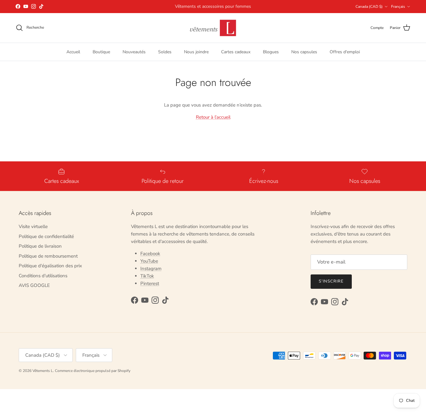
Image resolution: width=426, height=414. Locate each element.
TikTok (147, 276)
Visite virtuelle (33, 226)
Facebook (150, 253)
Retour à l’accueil (213, 117)
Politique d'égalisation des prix (50, 266)
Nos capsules (304, 52)
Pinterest (149, 283)
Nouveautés (134, 52)
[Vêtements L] (213, 27)
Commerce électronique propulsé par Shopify (92, 370)
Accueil (73, 52)
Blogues (271, 52)
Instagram (151, 268)
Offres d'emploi (345, 52)
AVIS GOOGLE (34, 285)
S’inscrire (331, 281)
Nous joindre (196, 52)
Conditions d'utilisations (43, 276)
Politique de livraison (40, 246)
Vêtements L (42, 370)
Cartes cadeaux (235, 52)
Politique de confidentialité (46, 236)
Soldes (165, 52)
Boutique (101, 52)
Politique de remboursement (48, 256)
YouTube (149, 261)
